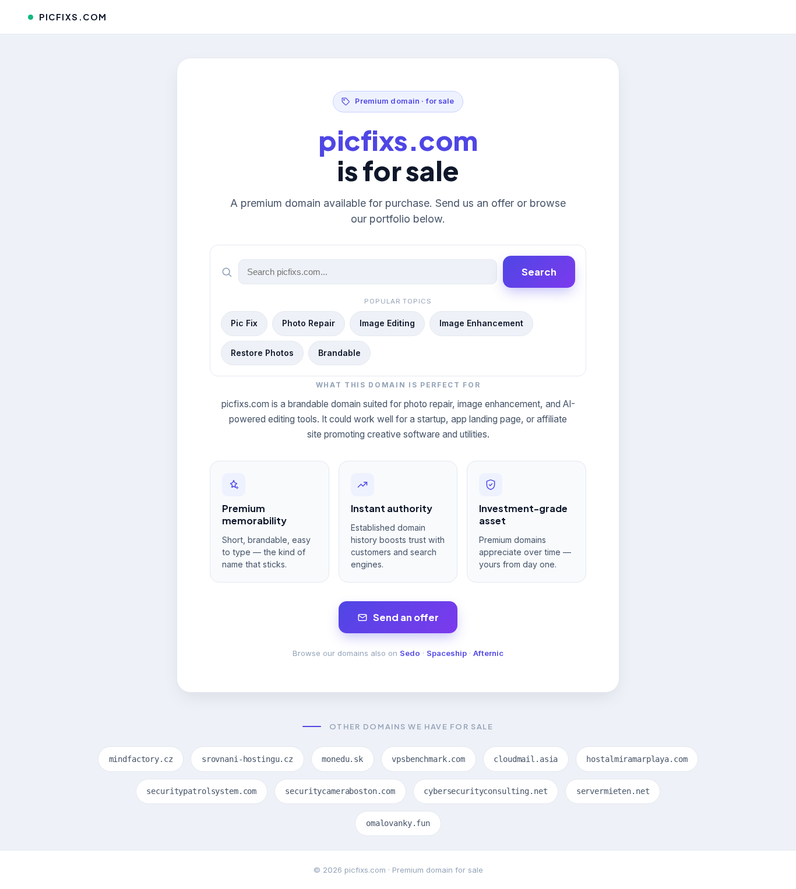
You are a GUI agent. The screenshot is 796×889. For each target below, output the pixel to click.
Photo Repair (308, 323)
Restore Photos (262, 353)
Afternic (488, 653)
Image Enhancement (481, 323)
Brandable (339, 353)
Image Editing (387, 323)
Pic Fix (244, 323)
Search (539, 272)
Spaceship (447, 653)
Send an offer (406, 617)
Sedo (410, 653)
